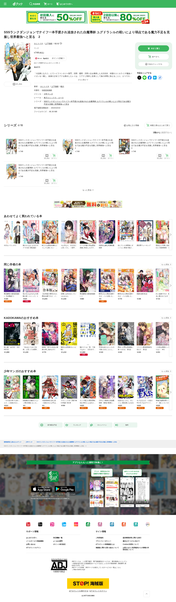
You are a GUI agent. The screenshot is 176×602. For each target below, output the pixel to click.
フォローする (61, 43)
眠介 (62, 86)
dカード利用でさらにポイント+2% (46, 63)
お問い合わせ (30, 544)
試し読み (19, 84)
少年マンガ (48, 94)
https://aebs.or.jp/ (79, 569)
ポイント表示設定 (59, 544)
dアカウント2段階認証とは (105, 544)
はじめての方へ (31, 538)
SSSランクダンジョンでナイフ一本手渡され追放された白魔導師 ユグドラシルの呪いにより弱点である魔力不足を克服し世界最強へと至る (77, 442)
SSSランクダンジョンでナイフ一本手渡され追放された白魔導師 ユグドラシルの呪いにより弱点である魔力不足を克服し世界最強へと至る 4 (37, 169)
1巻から (156, 133)
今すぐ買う (155, 48)
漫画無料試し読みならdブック (12, 442)
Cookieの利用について (131, 544)
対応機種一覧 (57, 538)
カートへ (155, 57)
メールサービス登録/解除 (35, 541)
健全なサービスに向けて (131, 541)
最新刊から (167, 133)
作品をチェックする (155, 64)
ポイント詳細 (57, 58)
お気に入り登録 (132, 125)
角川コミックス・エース (54, 98)
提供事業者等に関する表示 (132, 538)
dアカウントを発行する (78, 591)
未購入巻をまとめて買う (160, 125)
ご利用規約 (99, 538)
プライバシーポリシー (103, 541)
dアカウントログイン (33, 548)
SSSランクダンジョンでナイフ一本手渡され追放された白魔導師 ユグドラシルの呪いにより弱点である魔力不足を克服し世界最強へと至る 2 (94, 144)
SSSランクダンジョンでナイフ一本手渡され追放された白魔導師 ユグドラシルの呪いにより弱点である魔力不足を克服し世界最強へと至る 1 (37, 144)
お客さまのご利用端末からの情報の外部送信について (136, 549)
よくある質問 (57, 541)
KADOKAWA (47, 90)
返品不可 (37, 67)
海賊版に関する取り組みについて (107, 548)
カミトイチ (38, 44)
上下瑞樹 (48, 44)
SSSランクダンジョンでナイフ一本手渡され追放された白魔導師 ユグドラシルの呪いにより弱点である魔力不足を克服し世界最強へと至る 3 (150, 144)
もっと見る (165, 264)
